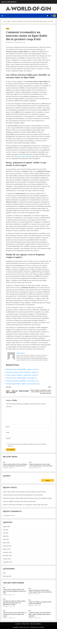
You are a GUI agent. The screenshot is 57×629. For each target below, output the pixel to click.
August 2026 (6, 526)
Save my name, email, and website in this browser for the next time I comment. (27, 445)
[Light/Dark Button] (48, 15)
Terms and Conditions (35, 624)
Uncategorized (7, 576)
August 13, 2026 (34, 605)
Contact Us (18, 624)
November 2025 (7, 555)
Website (8, 438)
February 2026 (7, 546)
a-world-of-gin (28, 8)
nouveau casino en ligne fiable (25, 156)
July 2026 (5, 529)
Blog (8, 28)
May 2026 (5, 536)
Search (6, 475)
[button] (2, 15)
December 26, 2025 (20, 42)
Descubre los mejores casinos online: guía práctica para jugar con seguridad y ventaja (27, 498)
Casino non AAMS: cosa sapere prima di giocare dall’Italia (19, 501)
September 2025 (7, 562)
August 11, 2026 (8, 618)
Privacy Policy (25, 624)
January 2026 (6, 549)
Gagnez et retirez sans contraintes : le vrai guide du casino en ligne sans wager (25, 504)
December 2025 (7, 552)
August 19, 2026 (8, 467)
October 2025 (7, 559)
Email (8, 432)
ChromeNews (33, 627)
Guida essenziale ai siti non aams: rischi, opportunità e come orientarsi (40, 465)
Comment (9, 406)
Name (8, 427)
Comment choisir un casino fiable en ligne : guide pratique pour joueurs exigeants (39, 614)
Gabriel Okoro (10, 42)
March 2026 (6, 542)
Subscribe (54, 16)
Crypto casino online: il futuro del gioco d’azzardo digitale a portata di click (15, 465)
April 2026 (6, 539)
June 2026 (6, 533)
